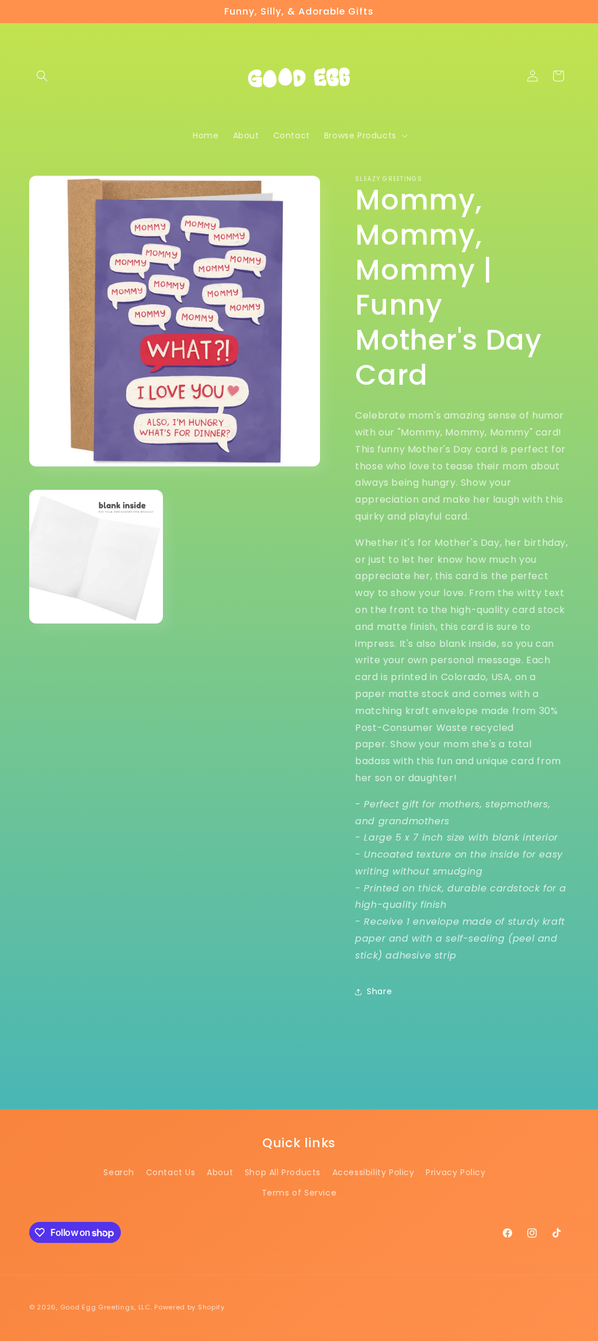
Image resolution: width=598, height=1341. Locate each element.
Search (118, 1172)
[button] (42, 76)
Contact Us (171, 1172)
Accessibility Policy (373, 1172)
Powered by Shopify (189, 1307)
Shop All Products (283, 1172)
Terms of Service (299, 1193)
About (220, 1172)
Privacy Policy (455, 1172)
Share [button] (379, 991)
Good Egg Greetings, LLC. (106, 1307)
